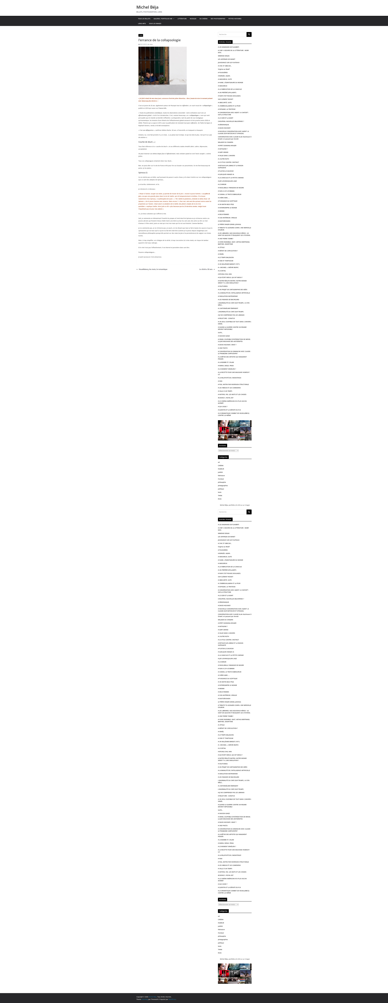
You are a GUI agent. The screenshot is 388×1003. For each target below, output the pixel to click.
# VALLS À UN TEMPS (225, 391)
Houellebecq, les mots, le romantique (153, 269)
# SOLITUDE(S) (223, 286)
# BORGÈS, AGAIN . (224, 76)
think (219, 499)
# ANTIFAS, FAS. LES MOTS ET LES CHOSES (232, 394)
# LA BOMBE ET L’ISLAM (226, 362)
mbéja (151, 44)
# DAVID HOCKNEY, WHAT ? (227, 345)
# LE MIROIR (222, 184)
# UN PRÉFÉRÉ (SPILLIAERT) (227, 92)
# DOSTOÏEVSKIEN (224, 221)
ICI (239, 505)
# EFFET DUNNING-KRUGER (227, 146)
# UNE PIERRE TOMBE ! (226, 239)
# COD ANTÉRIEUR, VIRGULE (227, 218)
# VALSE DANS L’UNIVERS (226, 156)
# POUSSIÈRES (223, 72)
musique (221, 479)
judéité (220, 472)
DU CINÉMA (203, 19)
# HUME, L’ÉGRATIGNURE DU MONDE (230, 82)
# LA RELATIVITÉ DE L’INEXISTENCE (229, 378)
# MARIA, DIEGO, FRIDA (226, 366)
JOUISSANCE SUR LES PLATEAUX (228, 62)
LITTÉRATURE (182, 19)
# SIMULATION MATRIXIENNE (228, 296)
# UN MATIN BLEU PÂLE (226, 204)
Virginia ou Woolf (224, 69)
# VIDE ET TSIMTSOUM (225, 261)
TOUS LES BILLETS (144, 19)
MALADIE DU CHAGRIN (225, 142)
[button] (173, 18)
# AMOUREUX (222, 86)
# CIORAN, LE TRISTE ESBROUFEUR (229, 194)
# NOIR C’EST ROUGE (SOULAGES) (229, 96)
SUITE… (220, 333)
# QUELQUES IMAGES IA (226, 174)
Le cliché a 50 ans (205, 269)
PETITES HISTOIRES (234, 19)
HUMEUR (221, 469)
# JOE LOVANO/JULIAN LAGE (227, 181)
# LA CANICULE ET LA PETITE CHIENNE (231, 178)
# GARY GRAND (223, 152)
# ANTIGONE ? (223, 149)
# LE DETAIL (222, 271)
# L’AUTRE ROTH (223, 159)
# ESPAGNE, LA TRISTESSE (226, 109)
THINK (140, 35)
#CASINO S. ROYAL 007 (225, 398)
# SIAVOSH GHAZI (224, 336)
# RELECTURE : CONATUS (226, 318)
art (219, 462)
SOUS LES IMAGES (155, 23)
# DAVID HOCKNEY (224, 128)
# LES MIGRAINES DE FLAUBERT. (228, 47)
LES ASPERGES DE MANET (226, 59)
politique (221, 489)
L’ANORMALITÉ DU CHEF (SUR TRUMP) (231, 312)
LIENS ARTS (142, 23)
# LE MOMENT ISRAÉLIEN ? (227, 369)
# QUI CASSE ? (222, 406)
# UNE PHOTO (223, 348)
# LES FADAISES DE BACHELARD (228, 299)
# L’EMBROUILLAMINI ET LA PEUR (229, 106)
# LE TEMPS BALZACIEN (226, 257)
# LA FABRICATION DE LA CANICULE (230, 89)
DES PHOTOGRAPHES (218, 19)
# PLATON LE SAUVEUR (226, 171)
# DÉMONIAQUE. (223, 125)
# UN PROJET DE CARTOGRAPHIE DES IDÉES (232, 289)
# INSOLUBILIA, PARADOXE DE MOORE (231, 188)
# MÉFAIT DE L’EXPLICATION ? (228, 251)
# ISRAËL (221, 254)
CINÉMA (220, 465)
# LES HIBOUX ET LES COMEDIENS (229, 388)
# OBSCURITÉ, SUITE (225, 102)
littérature (221, 475)
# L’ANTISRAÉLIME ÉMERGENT (228, 308)
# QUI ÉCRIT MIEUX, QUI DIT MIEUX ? (230, 277)
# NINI (220, 381)
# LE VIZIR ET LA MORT (225, 118)
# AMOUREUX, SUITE (225, 79)
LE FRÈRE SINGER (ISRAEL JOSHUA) (229, 224)
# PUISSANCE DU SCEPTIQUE (227, 201)
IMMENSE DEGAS (223, 56)
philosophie (222, 482)
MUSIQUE (193, 19)
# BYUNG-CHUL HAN (225, 274)
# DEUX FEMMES (223, 214)
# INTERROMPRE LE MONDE (227, 208)
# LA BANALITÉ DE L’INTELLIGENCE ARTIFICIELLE (234, 293)
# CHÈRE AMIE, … (223, 198)
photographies (223, 485)
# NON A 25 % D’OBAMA (226, 191)
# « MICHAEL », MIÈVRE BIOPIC (228, 267)
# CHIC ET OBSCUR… (225, 66)
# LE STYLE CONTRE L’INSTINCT (228, 162)
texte (219, 492)
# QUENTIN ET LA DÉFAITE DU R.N (229, 410)
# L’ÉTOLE (221, 247)
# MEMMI (221, 211)
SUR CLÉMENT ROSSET (225, 99)
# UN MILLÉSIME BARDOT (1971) (229, 264)
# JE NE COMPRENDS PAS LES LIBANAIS (231, 315)
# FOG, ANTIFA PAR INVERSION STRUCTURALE (233, 384)
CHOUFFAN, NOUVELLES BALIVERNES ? (231, 121)
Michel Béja (147, 7)
